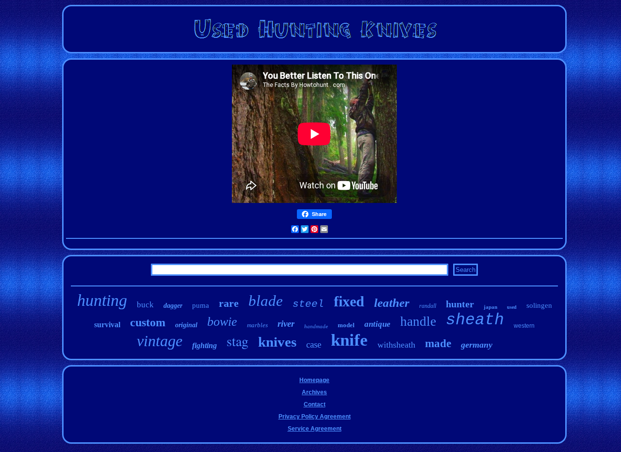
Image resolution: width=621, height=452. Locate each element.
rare (229, 303)
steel (308, 304)
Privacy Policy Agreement (314, 416)
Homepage (314, 380)
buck (145, 304)
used (512, 307)
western (524, 325)
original (186, 325)
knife (349, 340)
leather (391, 302)
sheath (475, 320)
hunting (102, 300)
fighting (204, 345)
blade (265, 300)
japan (490, 307)
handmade (316, 326)
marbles (257, 325)
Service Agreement (315, 428)
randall (427, 305)
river (286, 323)
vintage (159, 341)
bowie (222, 322)
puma (200, 305)
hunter (460, 304)
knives (277, 342)
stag (237, 341)
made (438, 343)
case (313, 344)
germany (476, 345)
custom (147, 322)
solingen (539, 305)
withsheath (396, 345)
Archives (314, 392)
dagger (172, 305)
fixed (349, 301)
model (346, 325)
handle (418, 321)
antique (377, 324)
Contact (315, 404)
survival (107, 324)
